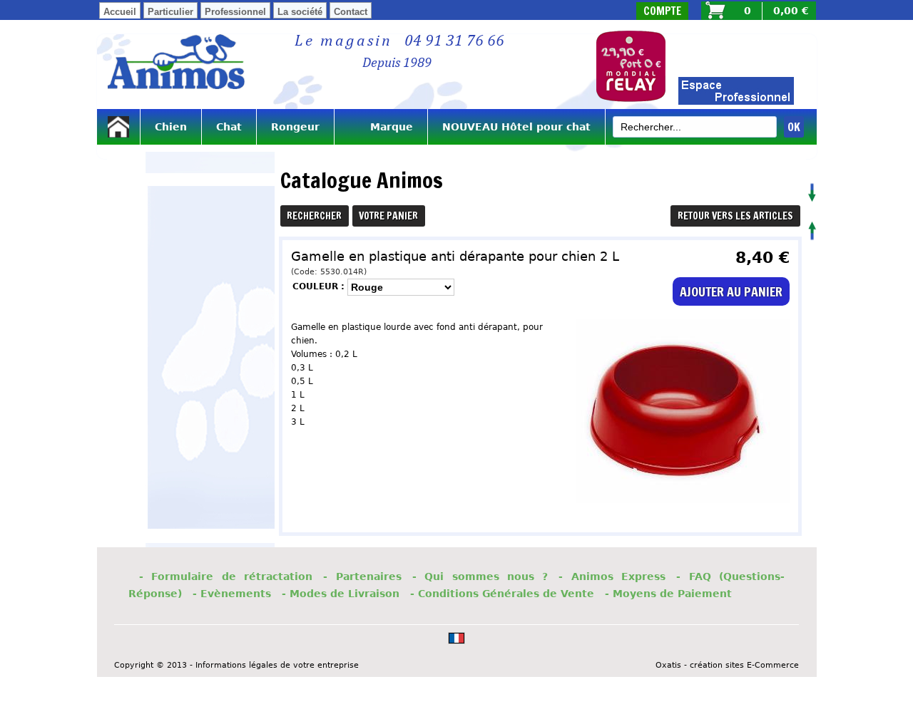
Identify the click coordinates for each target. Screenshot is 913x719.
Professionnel (235, 11)
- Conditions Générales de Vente (502, 593)
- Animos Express (611, 576)
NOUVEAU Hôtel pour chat (516, 127)
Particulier (170, 11)
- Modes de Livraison (340, 593)
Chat (229, 127)
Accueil (119, 11)
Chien (171, 127)
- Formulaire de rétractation (225, 576)
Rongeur (295, 127)
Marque (381, 127)
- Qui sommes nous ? (480, 576)
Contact (350, 11)
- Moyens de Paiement (668, 593)
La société (299, 11)
